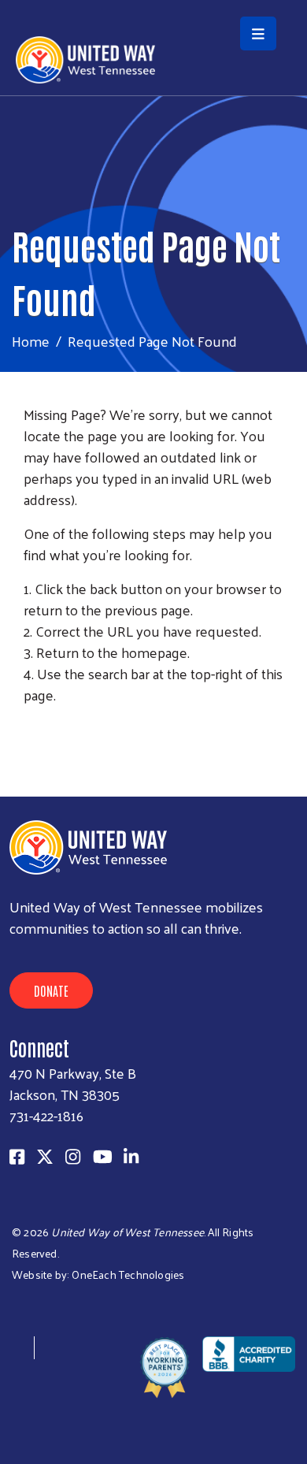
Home (31, 340)
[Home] (153, 1)
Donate (51, 990)
